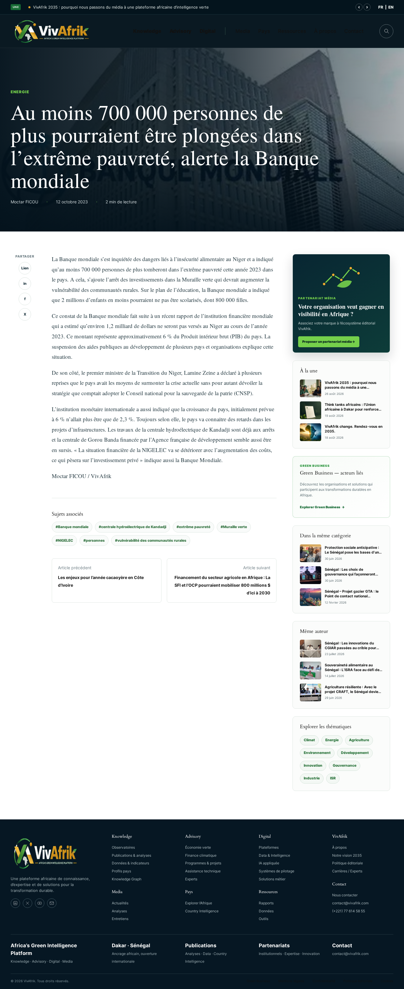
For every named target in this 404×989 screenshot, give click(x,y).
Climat (309, 740)
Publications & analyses (131, 855)
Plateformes (269, 847)
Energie (20, 91)
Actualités (120, 903)
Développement (355, 752)
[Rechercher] (386, 31)
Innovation (313, 765)
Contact (353, 31)
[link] (15, 903)
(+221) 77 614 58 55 (348, 911)
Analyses (119, 911)
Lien (25, 268)
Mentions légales (291, 981)
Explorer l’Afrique (198, 903)
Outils (263, 918)
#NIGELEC (64, 540)
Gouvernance (344, 765)
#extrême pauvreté (193, 527)
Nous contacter (345, 895)
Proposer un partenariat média (328, 342)
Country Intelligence (202, 911)
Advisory (180, 31)
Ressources (292, 31)
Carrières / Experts (347, 871)
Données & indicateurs (130, 863)
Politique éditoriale (347, 863)
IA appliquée (269, 863)
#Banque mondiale (72, 527)
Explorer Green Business (322, 507)
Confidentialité (324, 981)
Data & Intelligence (274, 855)
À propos (325, 31)
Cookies (387, 981)
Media (242, 31)
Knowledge (147, 31)
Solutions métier (272, 879)
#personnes (94, 540)
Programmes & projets (203, 863)
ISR (333, 778)
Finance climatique (200, 855)
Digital (208, 31)
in (25, 283)
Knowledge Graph (126, 879)
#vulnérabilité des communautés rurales (150, 540)
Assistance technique (203, 871)
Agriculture (359, 740)
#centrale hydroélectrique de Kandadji (132, 527)
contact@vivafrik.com (350, 903)
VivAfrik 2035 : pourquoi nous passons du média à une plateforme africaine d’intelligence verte (121, 7)
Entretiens (120, 918)
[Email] (51, 903)
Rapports (266, 903)
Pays (264, 31)
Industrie (312, 778)
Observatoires (123, 847)
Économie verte (198, 847)
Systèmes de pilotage (276, 871)
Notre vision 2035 (347, 855)
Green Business (258, 981)
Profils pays (121, 871)
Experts (191, 879)
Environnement (317, 752)
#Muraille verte (234, 527)
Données (266, 911)
